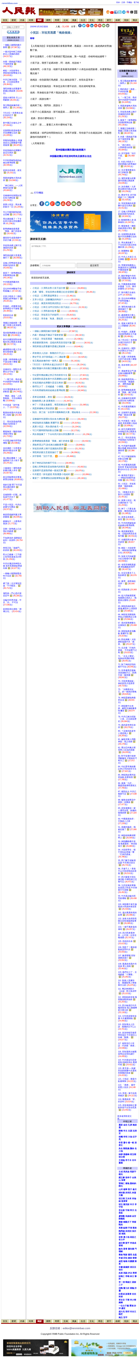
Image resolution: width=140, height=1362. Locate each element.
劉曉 (121, 1131)
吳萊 (121, 1273)
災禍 (65, 20)
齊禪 (135, 1273)
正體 (123, 2)
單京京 (122, 1300)
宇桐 (127, 1210)
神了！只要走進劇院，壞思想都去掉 (60, 404)
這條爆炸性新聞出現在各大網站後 (59, 419)
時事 (31, 20)
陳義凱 (122, 1219)
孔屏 (130, 1125)
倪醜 (121, 1288)
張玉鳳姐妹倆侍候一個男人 (56, 361)
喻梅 (125, 1261)
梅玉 (121, 1317)
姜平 (127, 1243)
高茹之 (133, 1237)
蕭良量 (131, 1249)
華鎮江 (128, 1282)
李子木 (128, 1160)
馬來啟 (126, 1172)
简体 (118, 2)
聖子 (130, 1189)
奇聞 (57, 20)
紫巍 (132, 1288)
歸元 (121, 1186)
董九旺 (126, 1288)
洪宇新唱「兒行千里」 (54, 456)
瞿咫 (130, 1255)
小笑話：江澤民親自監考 (55, 311)
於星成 (122, 1294)
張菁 (123, 1180)
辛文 (125, 1131)
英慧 (121, 1228)
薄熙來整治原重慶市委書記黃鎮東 (57, 346)
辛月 (132, 1204)
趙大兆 (122, 1311)
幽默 (39, 20)
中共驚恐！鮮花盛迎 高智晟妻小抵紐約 (62, 474)
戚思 (121, 1261)
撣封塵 (122, 1193)
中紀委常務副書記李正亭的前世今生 (60, 375)
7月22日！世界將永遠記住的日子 (59, 364)
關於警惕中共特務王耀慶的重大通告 (60, 368)
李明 (125, 1137)
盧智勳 (122, 1216)
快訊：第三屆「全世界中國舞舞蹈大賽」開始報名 (65, 412)
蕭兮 (125, 1143)
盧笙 (123, 1308)
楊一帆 (131, 1143)
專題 (100, 20)
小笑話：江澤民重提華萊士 (54, 296)
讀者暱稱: (34, 265)
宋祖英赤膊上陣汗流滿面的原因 (58, 448)
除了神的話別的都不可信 (53, 463)
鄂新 (125, 1255)
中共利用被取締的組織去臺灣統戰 (59, 390)
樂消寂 (126, 1204)
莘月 (132, 1210)
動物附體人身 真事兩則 (52, 401)
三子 (121, 1285)
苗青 (121, 1237)
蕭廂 (121, 1163)
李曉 (127, 1276)
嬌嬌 (121, 1302)
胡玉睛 (133, 1154)
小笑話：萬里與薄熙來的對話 (55, 303)
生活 (83, 20)
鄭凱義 (126, 1148)
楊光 (121, 1174)
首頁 (5, 20)
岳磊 (135, 1255)
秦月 (135, 1189)
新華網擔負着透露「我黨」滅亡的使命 (61, 441)
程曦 (121, 1137)
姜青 (125, 1249)
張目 (121, 1270)
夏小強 (126, 1237)
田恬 (125, 1258)
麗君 (121, 1125)
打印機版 (38, 192)
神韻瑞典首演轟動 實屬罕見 (56, 423)
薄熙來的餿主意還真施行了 (56, 452)
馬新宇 (133, 1172)
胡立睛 (122, 1198)
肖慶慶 (131, 1261)
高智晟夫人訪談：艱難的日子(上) (57, 353)
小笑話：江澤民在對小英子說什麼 (59, 288)
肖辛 (134, 1160)
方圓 (121, 1195)
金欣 (125, 1125)
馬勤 (125, 1273)
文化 (91, 20)
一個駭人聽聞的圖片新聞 (55, 331)
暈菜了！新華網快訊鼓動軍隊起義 (59, 478)
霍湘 (131, 1306)
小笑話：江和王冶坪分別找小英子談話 (59, 307)
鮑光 (121, 1249)
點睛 (125, 1228)
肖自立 (133, 1311)
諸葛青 (128, 1294)
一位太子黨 (124, 1306)
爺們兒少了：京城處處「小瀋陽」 (59, 386)
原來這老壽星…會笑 (52, 397)
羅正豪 (122, 1177)
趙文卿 (122, 1243)
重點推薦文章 (13, 37)
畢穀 (121, 1222)
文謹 (130, 1131)
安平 (125, 1317)
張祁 (127, 1311)
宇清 (130, 1228)
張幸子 (128, 1177)
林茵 (134, 1193)
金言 (134, 1216)
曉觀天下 (127, 1222)
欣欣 (134, 1294)
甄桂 (121, 1224)
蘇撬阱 (126, 1267)
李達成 (133, 1243)
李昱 (121, 1143)
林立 (132, 1276)
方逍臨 (122, 1160)
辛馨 (121, 1267)
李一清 (122, 1282)
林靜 (121, 1154)
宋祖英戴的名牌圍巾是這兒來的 (58, 383)
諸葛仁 (122, 1276)
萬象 (74, 20)
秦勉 (127, 1183)
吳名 (121, 1148)
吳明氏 (128, 1193)
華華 (32, 38)
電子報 (136, 2)
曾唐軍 (124, 1201)
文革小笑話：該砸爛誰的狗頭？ (56, 299)
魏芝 (121, 1314)
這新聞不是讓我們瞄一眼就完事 (58, 470)
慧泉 (135, 1228)
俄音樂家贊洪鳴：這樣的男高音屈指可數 (62, 342)
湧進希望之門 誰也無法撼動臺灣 (58, 445)
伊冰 (130, 1273)
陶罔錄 (122, 1231)
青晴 (121, 1245)
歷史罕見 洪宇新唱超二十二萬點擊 (59, 357)
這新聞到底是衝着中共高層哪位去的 (60, 379)
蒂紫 (134, 1222)
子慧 (127, 1300)
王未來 (128, 1198)
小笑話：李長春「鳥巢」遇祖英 (56, 318)
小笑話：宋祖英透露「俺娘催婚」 (57, 339)
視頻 (126, 20)
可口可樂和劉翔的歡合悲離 (56, 430)
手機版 (129, 2)
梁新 (134, 1282)
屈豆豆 (133, 1267)
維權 (118, 20)
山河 (121, 1189)
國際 (48, 20)
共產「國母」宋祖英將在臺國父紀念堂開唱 (63, 292)
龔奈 (132, 1148)
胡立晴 (122, 1157)
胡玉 (121, 1204)
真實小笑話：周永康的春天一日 (56, 426)
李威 (121, 1258)
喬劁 (121, 1255)
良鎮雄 (128, 1216)
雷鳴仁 (122, 1183)
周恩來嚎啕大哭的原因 (54, 408)
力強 (130, 1137)
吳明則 (128, 1231)
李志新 (122, 1210)
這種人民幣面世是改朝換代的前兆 (59, 466)
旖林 (130, 1258)
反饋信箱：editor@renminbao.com (70, 1328)
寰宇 (109, 20)
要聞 (13, 20)
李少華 (133, 1300)
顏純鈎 (133, 1183)
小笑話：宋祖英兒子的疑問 (54, 315)
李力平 (122, 1240)
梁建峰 (126, 1154)
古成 (121, 1172)
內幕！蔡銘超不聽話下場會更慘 (58, 335)
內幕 (22, 20)
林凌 (121, 1296)
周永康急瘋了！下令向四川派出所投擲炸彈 (62, 434)
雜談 (135, 20)
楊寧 (125, 1189)
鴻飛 (123, 1234)
